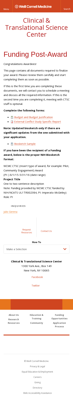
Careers (37, 377)
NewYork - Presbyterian (36, 348)
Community (36, 322)
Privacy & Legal (37, 366)
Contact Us (67, 304)
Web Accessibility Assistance (37, 393)
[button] (67, 6)
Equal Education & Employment (37, 371)
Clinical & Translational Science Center (36, 27)
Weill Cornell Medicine (36, 341)
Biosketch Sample (25, 143)
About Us (14, 314)
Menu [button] (6, 9)
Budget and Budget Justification (33, 117)
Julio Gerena (10, 211)
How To (36, 242)
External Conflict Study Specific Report (37, 121)
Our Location (5, 304)
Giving (37, 382)
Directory (37, 387)
